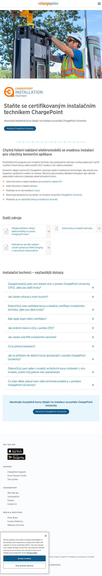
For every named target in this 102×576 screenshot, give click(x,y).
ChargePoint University (71, 195)
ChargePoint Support (16, 472)
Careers (10, 500)
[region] (24, 553)
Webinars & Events (15, 525)
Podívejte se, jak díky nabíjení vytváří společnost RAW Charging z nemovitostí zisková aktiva (27, 247)
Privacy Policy (32, 553)
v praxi (37, 190)
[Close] (46, 536)
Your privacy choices (24, 566)
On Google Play (16, 457)
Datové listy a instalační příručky (77, 228)
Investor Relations (15, 521)
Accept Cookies (24, 558)
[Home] (48, 3)
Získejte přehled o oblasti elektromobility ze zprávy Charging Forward (23, 231)
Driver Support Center (16, 475)
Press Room (12, 517)
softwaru (33, 186)
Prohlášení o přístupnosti (77, 557)
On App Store (15, 451)
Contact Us (12, 504)
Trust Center (12, 479)
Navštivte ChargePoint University (20, 128)
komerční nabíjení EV (52, 181)
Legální (63, 557)
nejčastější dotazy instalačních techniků (39, 199)
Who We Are (13, 493)
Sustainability (13, 496)
